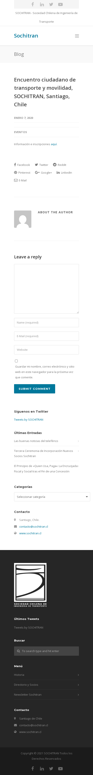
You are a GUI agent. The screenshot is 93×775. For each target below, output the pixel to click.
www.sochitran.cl (30, 533)
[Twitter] (51, 4)
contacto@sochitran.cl (33, 526)
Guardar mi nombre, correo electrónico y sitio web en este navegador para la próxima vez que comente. (44, 372)
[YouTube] (60, 4)
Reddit (61, 165)
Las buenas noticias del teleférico (36, 441)
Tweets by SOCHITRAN (28, 419)
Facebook (23, 165)
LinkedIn (66, 172)
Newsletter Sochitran (28, 694)
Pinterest (24, 172)
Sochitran (26, 35)
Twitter (43, 165)
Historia (19, 675)
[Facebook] (32, 4)
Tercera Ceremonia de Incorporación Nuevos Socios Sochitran (43, 453)
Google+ (46, 172)
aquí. (54, 144)
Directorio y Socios (26, 685)
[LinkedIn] (42, 4)
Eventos (20, 132)
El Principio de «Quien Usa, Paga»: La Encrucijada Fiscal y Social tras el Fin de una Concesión (46, 468)
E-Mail (22, 180)
